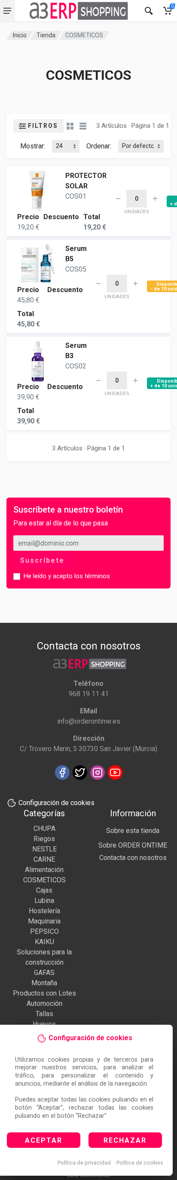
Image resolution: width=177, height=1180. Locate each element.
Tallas (44, 1014)
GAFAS (44, 973)
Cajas (44, 890)
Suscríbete (42, 560)
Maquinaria (44, 921)
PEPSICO (44, 931)
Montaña (44, 983)
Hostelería (44, 911)
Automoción (44, 1003)
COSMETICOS (44, 880)
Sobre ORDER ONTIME (132, 845)
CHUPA (44, 828)
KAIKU (44, 942)
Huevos (44, 1024)
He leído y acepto (67, 576)
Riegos (44, 839)
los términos (92, 576)
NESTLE (44, 849)
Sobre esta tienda (132, 831)
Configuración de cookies (56, 803)
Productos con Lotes (44, 993)
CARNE (44, 859)
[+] (155, 199)
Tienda (46, 35)
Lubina (44, 900)
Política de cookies (139, 1162)
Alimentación (44, 870)
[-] (118, 199)
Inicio (20, 35)
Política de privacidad (84, 1162)
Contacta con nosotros (133, 858)
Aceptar (43, 1140)
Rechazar (125, 1140)
